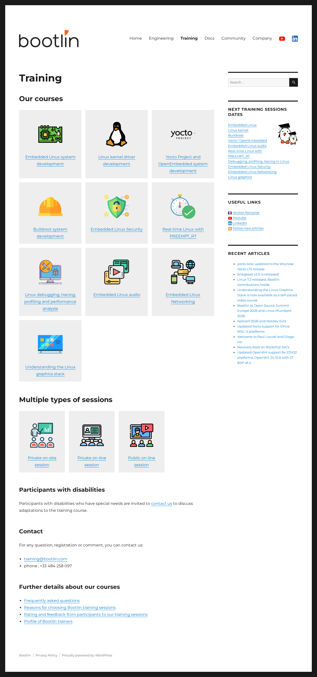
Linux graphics (240, 177)
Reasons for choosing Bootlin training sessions (70, 607)
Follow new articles (248, 228)
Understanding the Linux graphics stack (50, 370)
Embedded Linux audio (116, 294)
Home (136, 38)
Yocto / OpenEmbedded (247, 140)
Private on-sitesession (42, 461)
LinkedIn (240, 223)
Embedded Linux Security (117, 229)
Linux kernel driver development (116, 160)
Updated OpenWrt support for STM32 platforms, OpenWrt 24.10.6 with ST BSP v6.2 (267, 357)
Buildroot (235, 135)
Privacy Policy (46, 655)
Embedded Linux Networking (183, 298)
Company (262, 38)
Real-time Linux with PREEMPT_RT (183, 233)
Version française (246, 213)
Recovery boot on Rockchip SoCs (263, 347)
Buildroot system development (50, 233)
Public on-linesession (141, 461)
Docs (209, 38)
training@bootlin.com (45, 559)
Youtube (239, 218)
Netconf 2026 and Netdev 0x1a (261, 321)
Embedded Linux (242, 125)
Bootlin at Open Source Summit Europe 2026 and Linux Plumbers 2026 (264, 310)
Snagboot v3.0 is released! (258, 274)
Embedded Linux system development (50, 160)
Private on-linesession (92, 461)
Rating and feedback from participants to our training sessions (86, 614)
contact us (161, 503)
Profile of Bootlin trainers (48, 621)
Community (233, 38)
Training (189, 38)
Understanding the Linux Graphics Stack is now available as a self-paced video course (267, 295)
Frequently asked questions (52, 600)
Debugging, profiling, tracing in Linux (258, 161)
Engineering (161, 38)
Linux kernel (238, 130)
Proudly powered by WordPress (87, 655)
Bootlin (25, 655)
